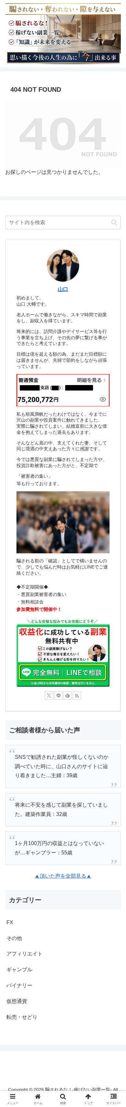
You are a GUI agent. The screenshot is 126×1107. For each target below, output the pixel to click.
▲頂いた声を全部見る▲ (63, 876)
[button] (114, 222)
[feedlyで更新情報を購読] (67, 695)
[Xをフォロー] (49, 695)
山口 (63, 289)
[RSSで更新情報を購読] (77, 695)
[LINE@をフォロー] (58, 695)
